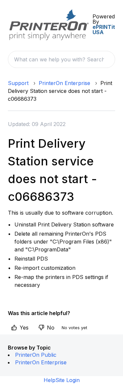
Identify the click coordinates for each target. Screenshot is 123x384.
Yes (24, 327)
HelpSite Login (62, 380)
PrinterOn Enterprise (64, 83)
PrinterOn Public (35, 355)
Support (18, 83)
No (50, 327)
